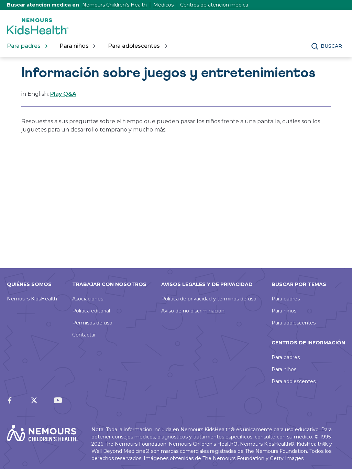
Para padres (286, 299)
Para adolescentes (294, 323)
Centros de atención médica (214, 5)
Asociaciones (87, 299)
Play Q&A (63, 94)
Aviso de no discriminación (192, 311)
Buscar (331, 46)
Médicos (163, 5)
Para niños (284, 311)
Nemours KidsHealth (32, 299)
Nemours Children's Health (114, 5)
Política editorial (91, 311)
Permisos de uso (92, 323)
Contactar (84, 335)
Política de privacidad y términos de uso (208, 299)
